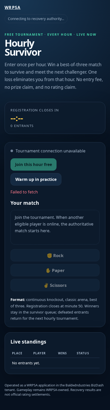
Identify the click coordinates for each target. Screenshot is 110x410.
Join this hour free (33, 164)
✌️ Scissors (55, 285)
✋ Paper (55, 270)
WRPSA (12, 7)
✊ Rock (55, 255)
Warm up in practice (36, 179)
